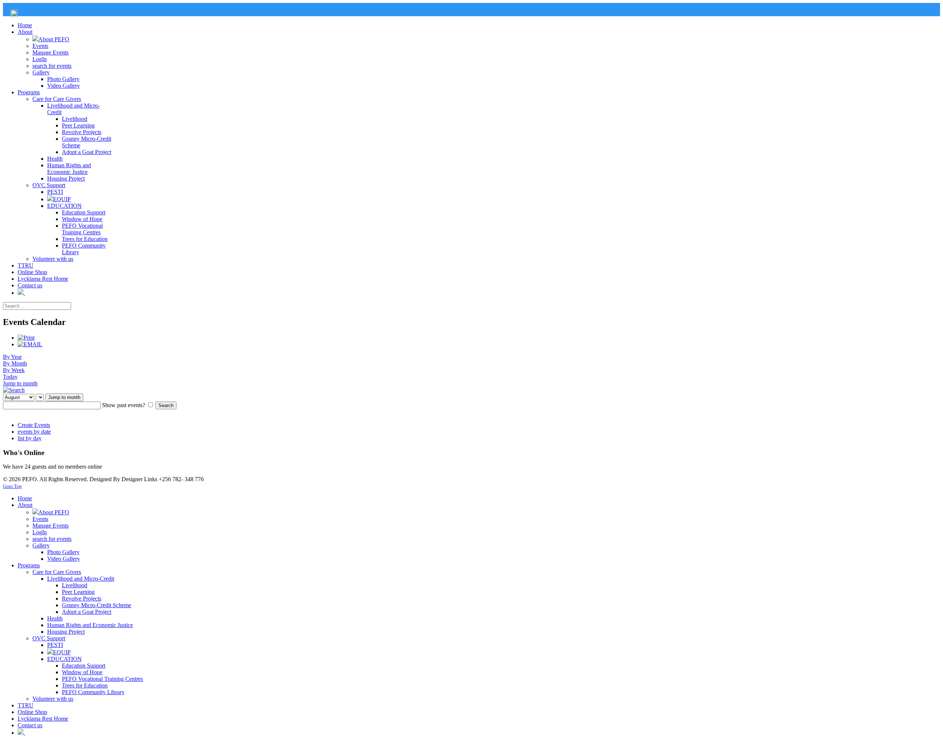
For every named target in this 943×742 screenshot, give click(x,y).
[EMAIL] (30, 344)
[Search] (14, 390)
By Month (15, 363)
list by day (30, 438)
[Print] (26, 338)
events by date (34, 431)
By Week (14, 370)
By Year (12, 357)
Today (10, 377)
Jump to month (20, 383)
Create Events (34, 425)
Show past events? (123, 405)
